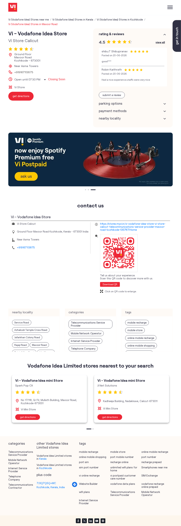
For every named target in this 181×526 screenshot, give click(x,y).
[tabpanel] (90, 160)
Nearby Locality (110, 118)
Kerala (42, 458)
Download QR (110, 284)
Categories (16, 443)
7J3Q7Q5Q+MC (46, 483)
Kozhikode (45, 468)
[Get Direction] (74, 486)
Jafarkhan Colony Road (27, 337)
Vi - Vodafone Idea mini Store (39, 380)
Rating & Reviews (111, 34)
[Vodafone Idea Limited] (12, 7)
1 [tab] (86, 190)
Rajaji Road (20, 344)
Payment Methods (113, 111)
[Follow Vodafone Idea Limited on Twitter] (84, 520)
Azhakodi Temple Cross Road (30, 329)
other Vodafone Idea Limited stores (52, 445)
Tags (82, 443)
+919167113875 (23, 72)
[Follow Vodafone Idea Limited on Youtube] (96, 520)
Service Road (21, 322)
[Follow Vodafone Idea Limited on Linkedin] (90, 520)
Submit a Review (112, 95)
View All (160, 42)
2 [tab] (89, 190)
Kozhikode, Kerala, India (51, 487)
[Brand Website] (103, 520)
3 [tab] (91, 190)
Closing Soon (56, 79)
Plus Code (44, 475)
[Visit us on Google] (78, 520)
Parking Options (110, 103)
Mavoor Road (39, 344)
